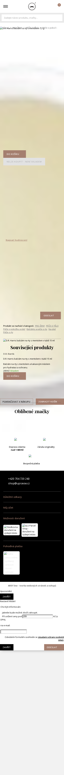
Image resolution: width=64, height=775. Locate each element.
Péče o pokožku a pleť (14, 329)
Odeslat (52, 647)
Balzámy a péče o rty (37, 329)
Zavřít (7, 596)
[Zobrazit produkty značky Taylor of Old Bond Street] (32, 755)
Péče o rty (8, 332)
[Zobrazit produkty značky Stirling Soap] (32, 729)
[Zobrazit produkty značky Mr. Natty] (32, 636)
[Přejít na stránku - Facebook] (52, 481)
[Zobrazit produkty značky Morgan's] (32, 610)
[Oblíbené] (48, 6)
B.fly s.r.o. (32, 6)
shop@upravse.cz (19, 483)
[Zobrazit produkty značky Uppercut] (32, 768)
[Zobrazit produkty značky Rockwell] (32, 715)
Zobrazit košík (47, 401)
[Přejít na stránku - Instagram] (58, 481)
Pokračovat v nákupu (16, 401)
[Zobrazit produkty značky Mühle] (32, 650)
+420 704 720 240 (19, 479)
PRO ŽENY (17, 27)
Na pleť (52, 329)
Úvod (6, 27)
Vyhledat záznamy (59, 17)
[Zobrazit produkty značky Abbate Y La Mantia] (32, 426)
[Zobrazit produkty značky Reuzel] (32, 702)
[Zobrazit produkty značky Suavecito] (32, 742)
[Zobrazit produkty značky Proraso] (32, 676)
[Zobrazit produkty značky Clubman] (32, 465)
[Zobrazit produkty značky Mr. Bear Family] (32, 623)
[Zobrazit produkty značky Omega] (32, 663)
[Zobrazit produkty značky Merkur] (32, 584)
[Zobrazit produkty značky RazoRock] (32, 689)
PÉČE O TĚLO (32, 27)
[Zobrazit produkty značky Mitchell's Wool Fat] (32, 597)
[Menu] (5, 6)
